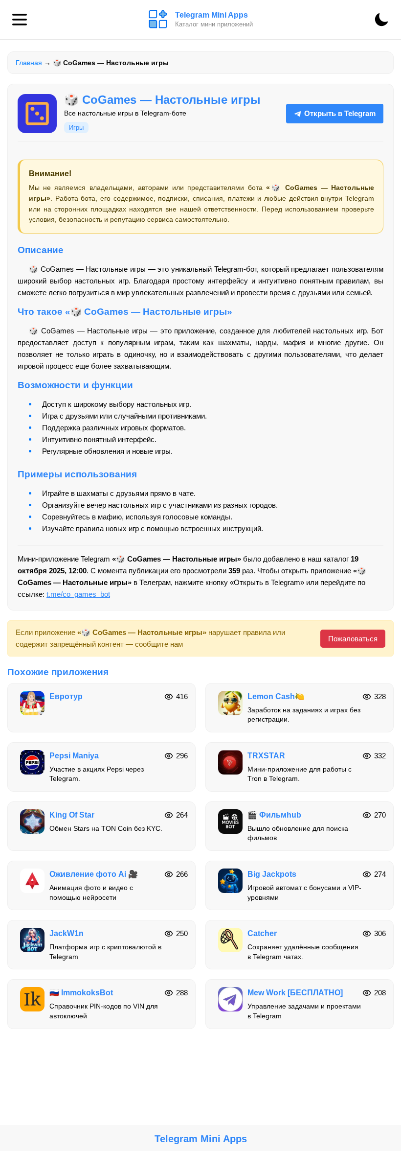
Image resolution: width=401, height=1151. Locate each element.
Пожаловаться (353, 638)
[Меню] (19, 19)
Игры (76, 127)
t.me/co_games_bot (78, 594)
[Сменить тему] (381, 19)
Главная (29, 63)
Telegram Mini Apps (201, 1138)
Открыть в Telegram (340, 113)
